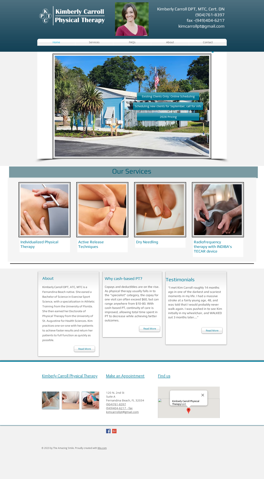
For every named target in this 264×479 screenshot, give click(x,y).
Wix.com (102, 447)
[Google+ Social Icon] (114, 431)
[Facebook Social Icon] (108, 431)
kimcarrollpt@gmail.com (201, 26)
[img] (50, 400)
